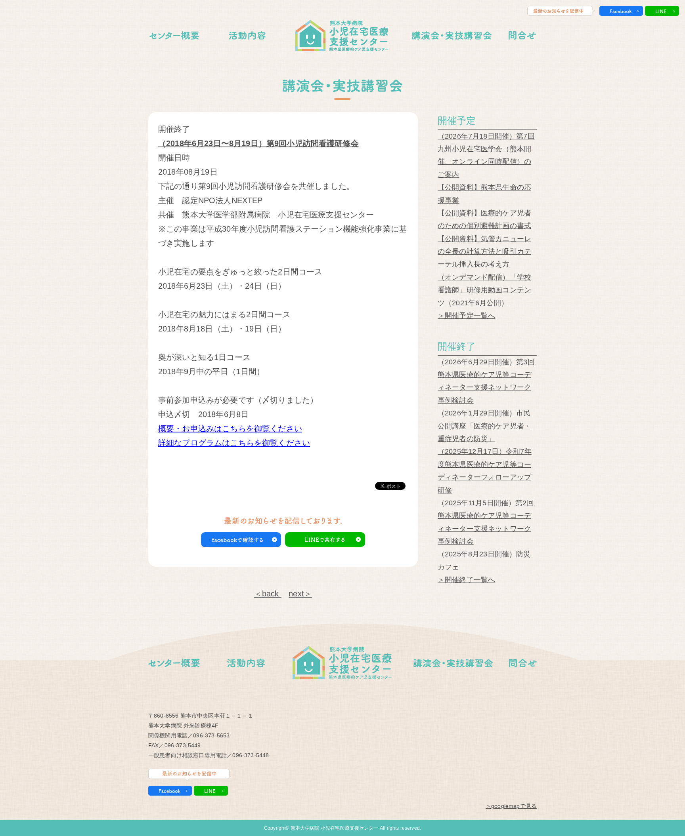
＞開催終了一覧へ (466, 580)
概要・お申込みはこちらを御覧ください (230, 428)
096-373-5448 (250, 755)
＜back (267, 593)
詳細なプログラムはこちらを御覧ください (234, 442)
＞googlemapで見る (511, 806)
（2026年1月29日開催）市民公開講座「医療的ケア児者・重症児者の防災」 (484, 426)
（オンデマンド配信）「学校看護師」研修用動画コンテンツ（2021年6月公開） (484, 290)
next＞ (300, 593)
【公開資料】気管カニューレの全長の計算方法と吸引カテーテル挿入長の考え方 (484, 252)
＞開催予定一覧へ (466, 316)
